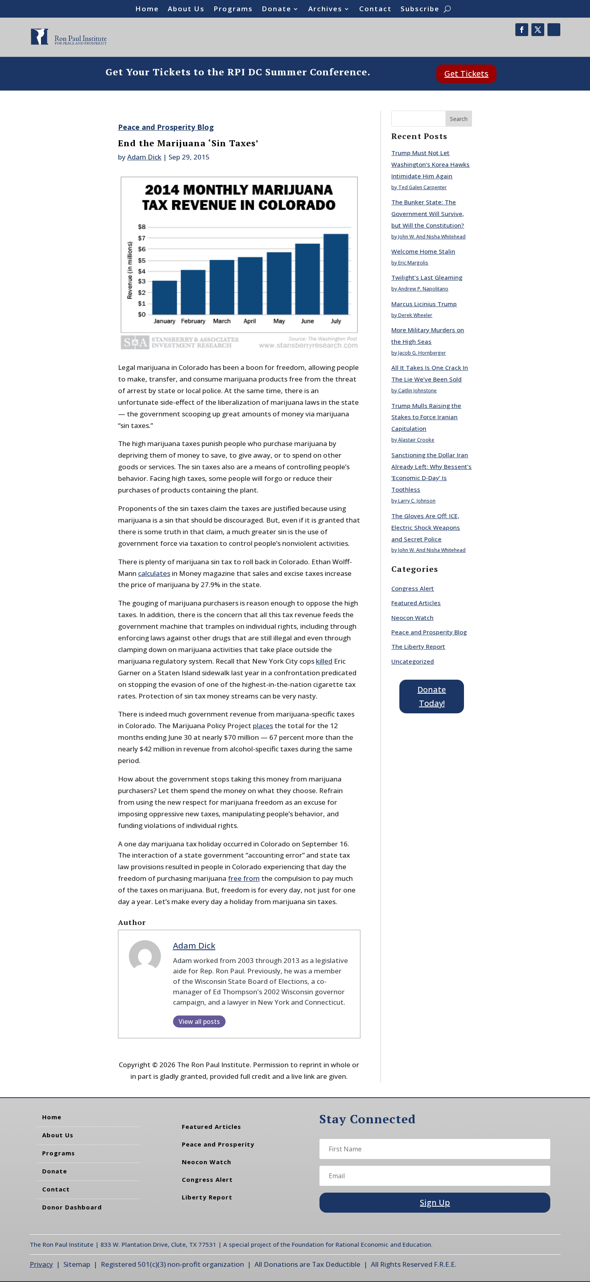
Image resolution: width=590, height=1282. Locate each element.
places (263, 725)
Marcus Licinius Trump (424, 304)
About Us (186, 9)
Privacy (41, 1264)
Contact (375, 9)
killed (324, 661)
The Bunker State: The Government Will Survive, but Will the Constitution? (427, 213)
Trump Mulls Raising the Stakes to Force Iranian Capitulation (426, 417)
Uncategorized (412, 661)
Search (459, 119)
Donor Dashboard (72, 1207)
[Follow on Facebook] (521, 29)
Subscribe (420, 9)
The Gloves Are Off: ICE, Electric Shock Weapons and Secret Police (425, 527)
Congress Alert (412, 588)
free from (244, 878)
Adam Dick (144, 157)
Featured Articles (416, 603)
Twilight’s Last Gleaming (426, 277)
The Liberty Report (418, 646)
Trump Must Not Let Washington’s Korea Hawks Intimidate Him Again (430, 164)
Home (147, 9)
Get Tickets (466, 73)
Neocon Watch (412, 618)
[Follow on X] (537, 29)
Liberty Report (207, 1197)
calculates (154, 573)
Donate (276, 9)
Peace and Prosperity (218, 1144)
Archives (325, 9)
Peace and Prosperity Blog (166, 127)
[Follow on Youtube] (553, 29)
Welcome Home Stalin (423, 251)
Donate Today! (431, 696)
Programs (233, 9)
